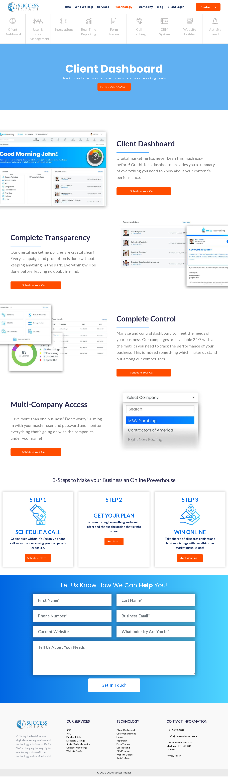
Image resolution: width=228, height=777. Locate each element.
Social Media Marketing (78, 744)
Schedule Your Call (142, 191)
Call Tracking (123, 747)
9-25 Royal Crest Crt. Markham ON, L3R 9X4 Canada (179, 746)
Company (146, 7)
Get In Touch (114, 685)
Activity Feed (123, 758)
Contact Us (208, 7)
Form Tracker (123, 744)
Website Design (74, 751)
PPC (68, 733)
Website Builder (125, 754)
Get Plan (113, 541)
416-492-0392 (176, 730)
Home (66, 7)
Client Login (175, 7)
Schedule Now (36, 557)
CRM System (123, 751)
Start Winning (189, 557)
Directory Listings (75, 740)
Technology (124, 7)
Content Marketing (76, 747)
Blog (160, 7)
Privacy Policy (174, 755)
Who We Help (84, 7)
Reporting (122, 740)
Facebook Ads (73, 737)
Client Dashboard (126, 730)
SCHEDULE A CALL (113, 86)
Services (103, 7)
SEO (68, 730)
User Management (126, 733)
